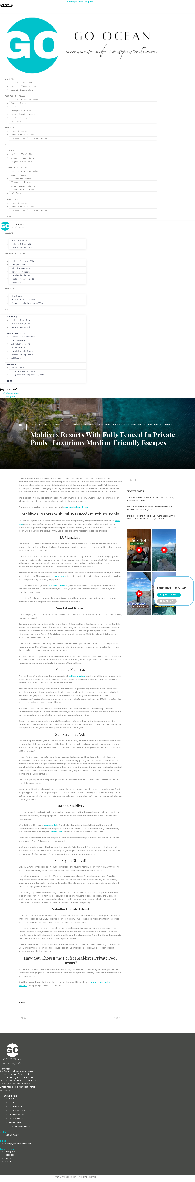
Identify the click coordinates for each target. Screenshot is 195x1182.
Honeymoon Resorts (21, 111)
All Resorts (16, 121)
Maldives (9, 79)
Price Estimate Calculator (23, 135)
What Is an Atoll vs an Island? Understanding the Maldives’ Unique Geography (149, 508)
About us (10, 128)
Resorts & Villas (15, 96)
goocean (36, 424)
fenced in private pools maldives (79, 424)
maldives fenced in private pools (108, 424)
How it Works (19, 131)
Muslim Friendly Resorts (23, 118)
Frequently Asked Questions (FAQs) (29, 138)
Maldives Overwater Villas (24, 100)
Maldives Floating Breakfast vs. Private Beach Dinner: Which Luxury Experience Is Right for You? (151, 517)
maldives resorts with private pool (137, 424)
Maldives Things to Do (23, 86)
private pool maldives (162, 424)
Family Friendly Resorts (23, 114)
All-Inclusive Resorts (21, 107)
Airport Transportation (22, 90)
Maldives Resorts (52, 424)
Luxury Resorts (18, 103)
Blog (7, 145)
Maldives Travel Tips (21, 83)
